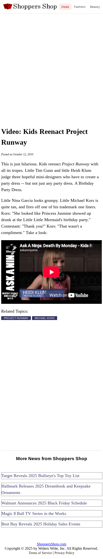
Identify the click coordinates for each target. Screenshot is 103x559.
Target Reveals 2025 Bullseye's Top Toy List (40, 475)
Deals (65, 7)
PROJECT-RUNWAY (16, 318)
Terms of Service (40, 553)
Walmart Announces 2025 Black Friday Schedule (44, 503)
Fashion (79, 7)
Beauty (95, 7)
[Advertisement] (51, 69)
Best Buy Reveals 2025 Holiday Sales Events (40, 524)
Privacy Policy (64, 553)
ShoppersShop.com (51, 544)
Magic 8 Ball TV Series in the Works (33, 513)
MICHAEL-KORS (44, 318)
